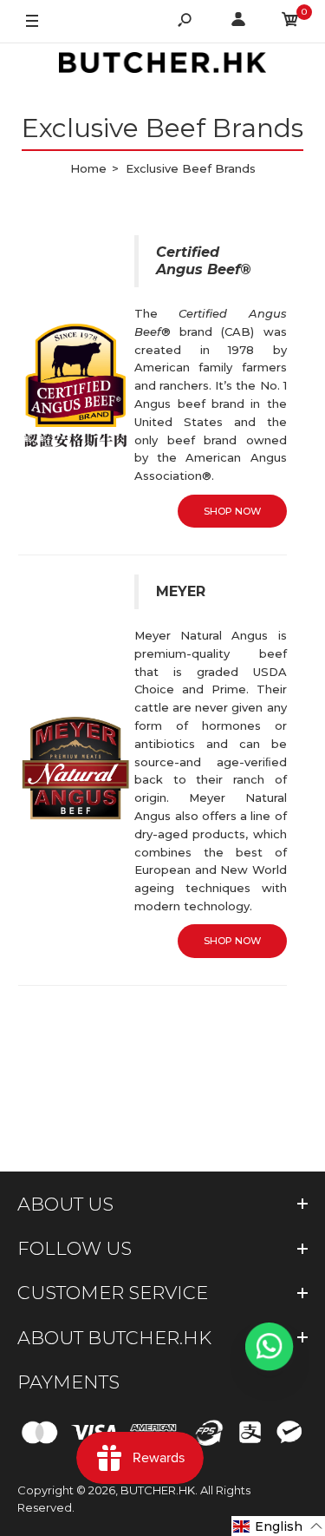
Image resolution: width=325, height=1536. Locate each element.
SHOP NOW (232, 511)
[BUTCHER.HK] (163, 65)
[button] (278, 1526)
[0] (290, 22)
